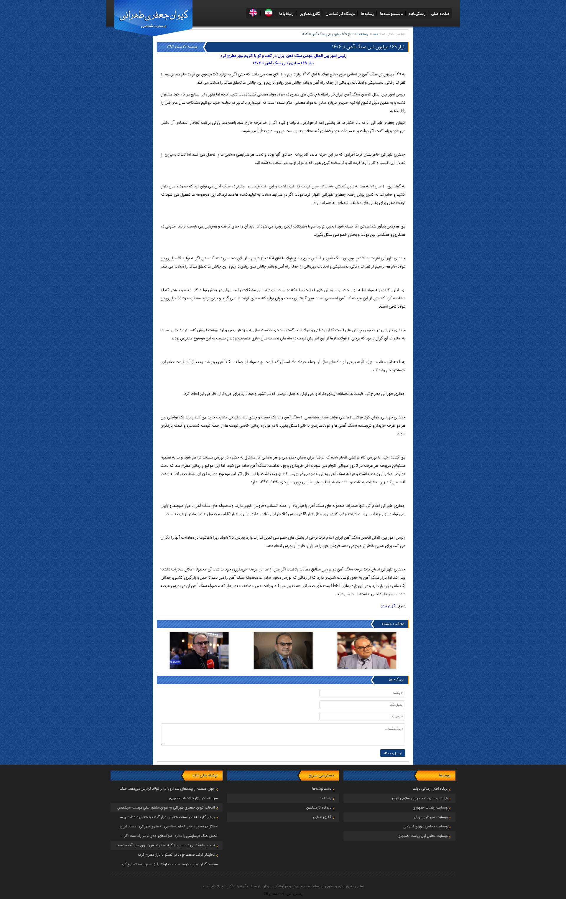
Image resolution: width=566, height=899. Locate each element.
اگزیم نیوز (388, 606)
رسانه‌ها (367, 13)
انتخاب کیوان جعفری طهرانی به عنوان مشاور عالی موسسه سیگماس (166, 807)
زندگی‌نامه (417, 13)
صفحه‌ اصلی (440, 13)
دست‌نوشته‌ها (391, 13)
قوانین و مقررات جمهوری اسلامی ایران (420, 798)
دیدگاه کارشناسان (340, 13)
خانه (376, 34)
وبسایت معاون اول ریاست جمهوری (422, 836)
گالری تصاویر (310, 13)
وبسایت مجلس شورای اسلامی (426, 826)
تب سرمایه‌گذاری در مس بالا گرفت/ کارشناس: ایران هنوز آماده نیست (165, 845)
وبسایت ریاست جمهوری (430, 807)
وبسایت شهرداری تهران (431, 817)
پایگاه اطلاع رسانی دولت (430, 789)
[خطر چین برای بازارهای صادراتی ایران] (367, 650)
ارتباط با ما (286, 13)
